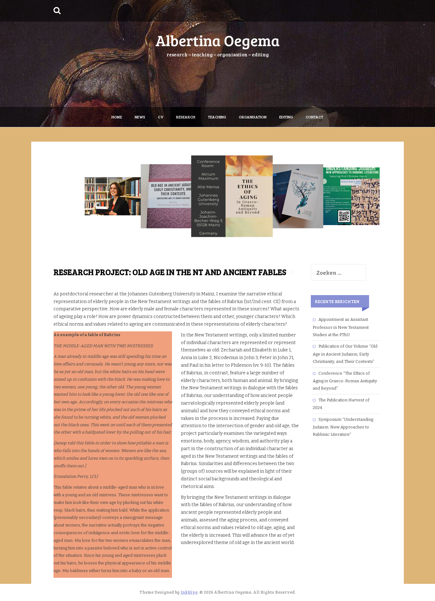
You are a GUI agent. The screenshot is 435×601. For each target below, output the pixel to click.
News (140, 116)
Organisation (253, 116)
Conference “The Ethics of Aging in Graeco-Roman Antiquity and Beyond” (345, 381)
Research (185, 116)
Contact (314, 116)
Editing (286, 116)
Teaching (217, 116)
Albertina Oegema (217, 40)
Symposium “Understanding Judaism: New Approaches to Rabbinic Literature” (343, 427)
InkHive (189, 592)
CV (160, 116)
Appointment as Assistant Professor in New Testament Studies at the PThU (341, 327)
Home (116, 116)
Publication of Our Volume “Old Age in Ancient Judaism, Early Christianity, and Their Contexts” (345, 354)
